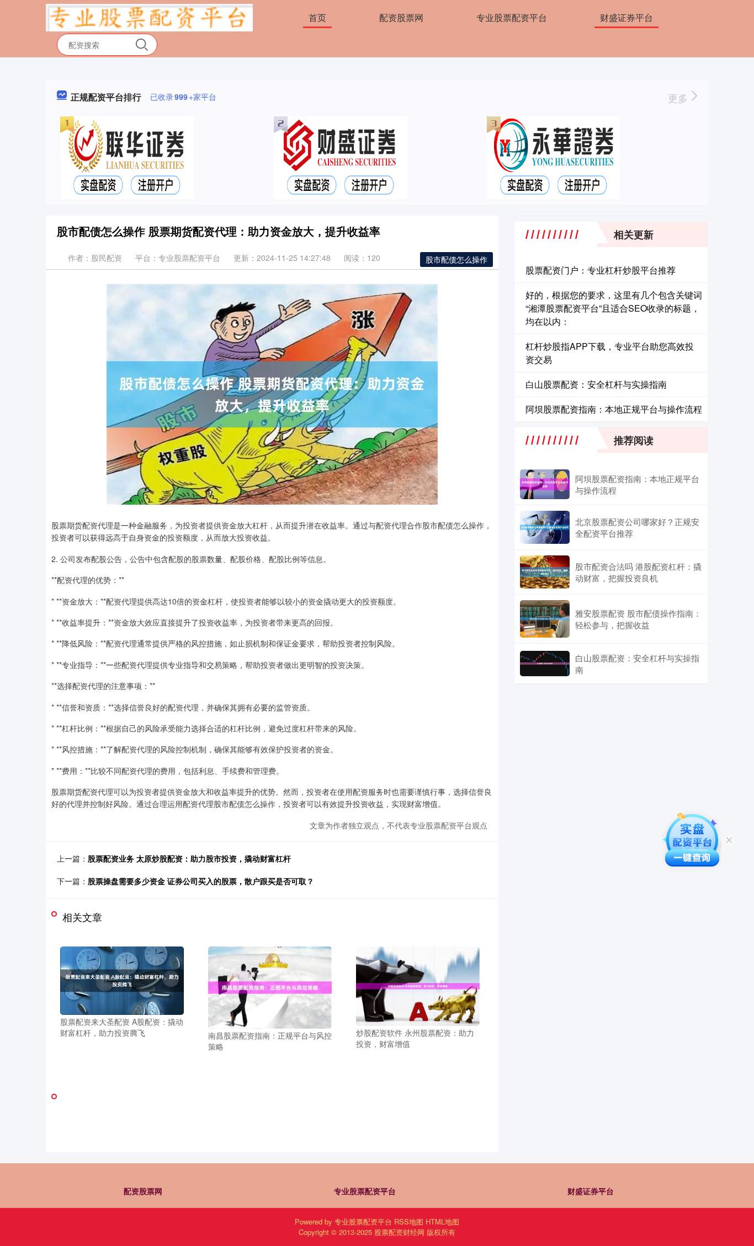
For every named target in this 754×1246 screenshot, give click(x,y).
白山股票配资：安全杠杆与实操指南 (596, 384)
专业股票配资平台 (511, 17)
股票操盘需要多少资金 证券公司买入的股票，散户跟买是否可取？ (201, 880)
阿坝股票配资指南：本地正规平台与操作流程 (613, 409)
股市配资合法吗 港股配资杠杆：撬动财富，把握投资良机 (638, 572)
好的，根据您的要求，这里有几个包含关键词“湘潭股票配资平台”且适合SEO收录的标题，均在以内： (613, 308)
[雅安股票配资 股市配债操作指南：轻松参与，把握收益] (545, 619)
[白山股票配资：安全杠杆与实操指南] (545, 663)
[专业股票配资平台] (149, 16)
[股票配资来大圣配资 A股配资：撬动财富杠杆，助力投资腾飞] (122, 979)
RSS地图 (408, 1221)
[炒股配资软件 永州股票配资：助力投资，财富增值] (418, 985)
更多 (679, 97)
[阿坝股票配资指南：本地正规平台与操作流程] (545, 484)
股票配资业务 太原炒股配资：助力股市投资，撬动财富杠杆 (189, 858)
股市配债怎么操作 (456, 259)
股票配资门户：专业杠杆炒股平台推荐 (600, 270)
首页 (317, 17)
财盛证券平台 (626, 17)
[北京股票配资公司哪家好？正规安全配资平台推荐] (545, 527)
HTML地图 (442, 1221)
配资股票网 (401, 17)
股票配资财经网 (399, 1232)
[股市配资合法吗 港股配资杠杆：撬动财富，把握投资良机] (545, 572)
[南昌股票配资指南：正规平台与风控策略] (270, 986)
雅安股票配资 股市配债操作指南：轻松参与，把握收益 (638, 618)
